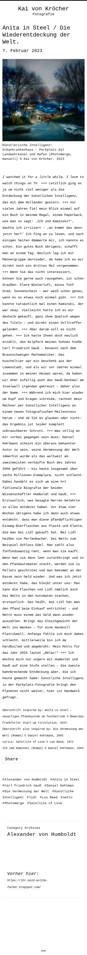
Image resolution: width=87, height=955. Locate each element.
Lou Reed (49, 797)
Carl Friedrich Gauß (21, 785)
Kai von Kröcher (43, 9)
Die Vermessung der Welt (25, 791)
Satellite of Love (44, 803)
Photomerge (13, 803)
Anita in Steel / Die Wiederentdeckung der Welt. (36, 35)
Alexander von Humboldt (24, 779)
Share (11, 759)
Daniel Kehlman (59, 785)
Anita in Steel (65, 779)
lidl (32, 797)
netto (66, 797)
